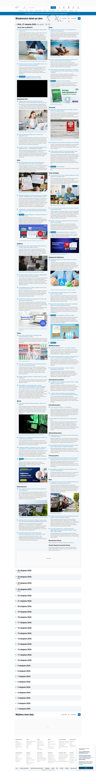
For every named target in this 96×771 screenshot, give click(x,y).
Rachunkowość (18, 742)
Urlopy (27, 745)
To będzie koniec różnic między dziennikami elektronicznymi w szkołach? (31, 272)
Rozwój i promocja (19, 758)
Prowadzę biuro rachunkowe (64, 742)
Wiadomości (72, 741)
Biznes (31, 10)
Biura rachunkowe (62, 739)
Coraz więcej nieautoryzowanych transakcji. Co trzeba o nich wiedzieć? (31, 434)
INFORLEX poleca (54, 346)
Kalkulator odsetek (51, 758)
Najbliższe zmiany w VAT (23, 483)
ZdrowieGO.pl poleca (55, 433)
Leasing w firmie (51, 746)
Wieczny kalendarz (60, 166)
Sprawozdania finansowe (63, 746)
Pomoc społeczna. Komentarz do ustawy (65, 315)
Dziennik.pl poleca (54, 405)
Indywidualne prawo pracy (31, 741)
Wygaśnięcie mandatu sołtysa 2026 (56, 139)
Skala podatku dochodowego (64, 761)
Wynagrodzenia (29, 742)
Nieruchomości (64, 10)
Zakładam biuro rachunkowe (64, 741)
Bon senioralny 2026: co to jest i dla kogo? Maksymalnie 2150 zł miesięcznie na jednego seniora (46, 13)
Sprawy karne (39, 742)
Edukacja (71, 10)
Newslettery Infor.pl (55, 540)
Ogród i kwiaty (72, 746)
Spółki (49, 742)
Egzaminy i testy (29, 758)
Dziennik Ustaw (40, 754)
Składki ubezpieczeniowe (63, 757)
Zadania (17, 757)
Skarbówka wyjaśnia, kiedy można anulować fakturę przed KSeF (30, 192)
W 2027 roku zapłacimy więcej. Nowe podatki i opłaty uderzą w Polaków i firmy (32, 61)
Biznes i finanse (51, 741)
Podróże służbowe (62, 758)
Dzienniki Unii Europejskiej (41, 758)
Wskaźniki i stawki (62, 752)
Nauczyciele (28, 757)
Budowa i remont (73, 745)
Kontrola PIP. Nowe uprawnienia (63, 81)
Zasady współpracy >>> (57, 550)
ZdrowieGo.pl (72, 754)
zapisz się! (72, 542)
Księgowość (21, 10)
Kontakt (61, 768)
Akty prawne (39, 752)
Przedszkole (28, 754)
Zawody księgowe (19, 746)
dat (57, 342)
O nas (17, 768)
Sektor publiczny (38, 10)
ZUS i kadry (18, 745)
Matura (27, 761)
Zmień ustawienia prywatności (37, 768)
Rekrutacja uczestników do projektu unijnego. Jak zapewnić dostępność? (63, 289)
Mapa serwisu (73, 768)
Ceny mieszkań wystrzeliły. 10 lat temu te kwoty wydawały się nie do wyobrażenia (33, 517)
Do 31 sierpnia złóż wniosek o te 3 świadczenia (60, 407)
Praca (38, 746)
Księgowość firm (22, 99)
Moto (58, 10)
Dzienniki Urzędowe (40, 757)
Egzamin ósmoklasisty (30, 762)
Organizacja (18, 754)
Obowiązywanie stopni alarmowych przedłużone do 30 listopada (64, 142)
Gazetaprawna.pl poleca (56, 380)
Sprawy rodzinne (40, 741)
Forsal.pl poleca (54, 456)
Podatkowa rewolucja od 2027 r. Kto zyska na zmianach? (63, 347)
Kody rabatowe (72, 757)
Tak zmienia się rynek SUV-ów (55, 513)
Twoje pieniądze (51, 10)
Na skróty (71, 752)
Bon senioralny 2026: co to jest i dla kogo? (57, 205)
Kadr (50, 27)
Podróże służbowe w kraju (63, 754)
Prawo (45, 10)
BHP (27, 746)
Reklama (67, 768)
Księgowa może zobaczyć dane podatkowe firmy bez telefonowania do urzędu (32, 131)
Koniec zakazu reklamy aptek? (24, 361)
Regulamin (47, 768)
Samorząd (52, 107)
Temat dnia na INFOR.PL (25, 27)
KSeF (76, 10)
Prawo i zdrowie (40, 749)
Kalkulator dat (50, 754)
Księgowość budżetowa (56, 257)
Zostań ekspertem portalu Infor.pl (59, 545)
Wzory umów (72, 758)
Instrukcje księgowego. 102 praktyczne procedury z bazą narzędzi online (31, 240)
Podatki (17, 741)
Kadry (27, 10)
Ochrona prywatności (24, 768)
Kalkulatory (50, 752)
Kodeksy (38, 761)
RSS (57, 768)
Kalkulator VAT (50, 757)
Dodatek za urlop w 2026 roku (55, 56)
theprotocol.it (72, 761)
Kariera (52, 768)
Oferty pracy (72, 762)
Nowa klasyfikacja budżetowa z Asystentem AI (66, 232)
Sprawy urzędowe (40, 745)
